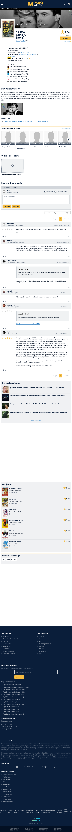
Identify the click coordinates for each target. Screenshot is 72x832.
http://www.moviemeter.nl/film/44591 (28, 324)
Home (3, 8)
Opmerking (49, 191)
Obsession (6, 636)
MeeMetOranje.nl (8, 801)
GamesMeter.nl (7, 791)
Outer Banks (42, 651)
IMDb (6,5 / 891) (43, 121)
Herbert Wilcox (25, 52)
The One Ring (11, 260)
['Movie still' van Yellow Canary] (12, 109)
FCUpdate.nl (6, 779)
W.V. (8, 332)
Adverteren (21, 810)
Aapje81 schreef (23, 269)
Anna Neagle (22, 54)
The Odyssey (6, 644)
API (70, 811)
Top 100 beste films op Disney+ (12, 702)
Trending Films (6, 633)
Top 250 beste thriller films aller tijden (14, 689)
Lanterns (41, 636)
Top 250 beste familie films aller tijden (14, 692)
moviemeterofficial (24, 767)
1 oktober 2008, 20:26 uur (62, 242)
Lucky (40, 653)
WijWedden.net (7, 794)
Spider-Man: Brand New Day (11, 639)
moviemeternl (38, 767)
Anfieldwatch (7, 799)
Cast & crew (25, 25)
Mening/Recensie (62, 191)
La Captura (6, 648)
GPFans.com (6, 782)
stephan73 (11, 305)
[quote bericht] (68, 237)
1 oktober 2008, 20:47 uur (62, 262)
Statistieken (44, 25)
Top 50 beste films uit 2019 (11, 711)
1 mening (14, 187)
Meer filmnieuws (36, 420)
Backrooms (6, 646)
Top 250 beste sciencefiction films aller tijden (16, 687)
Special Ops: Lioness (45, 644)
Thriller (23, 41)
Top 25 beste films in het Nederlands (13, 714)
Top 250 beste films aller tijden (12, 684)
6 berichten (6, 187)
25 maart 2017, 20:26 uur (62, 334)
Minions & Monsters (8, 651)
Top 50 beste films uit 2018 (11, 709)
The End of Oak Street (9, 653)
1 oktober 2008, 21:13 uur (62, 293)
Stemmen (35, 25)
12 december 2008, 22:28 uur (61, 307)
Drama (18, 41)
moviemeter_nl (51, 767)
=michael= (11, 223)
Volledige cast (66, 128)
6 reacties (67, 41)
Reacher (41, 646)
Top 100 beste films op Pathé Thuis (13, 704)
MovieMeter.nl (7, 784)
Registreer (3, 810)
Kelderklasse (6, 796)
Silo (40, 641)
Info (17, 25)
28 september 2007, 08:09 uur (61, 225)
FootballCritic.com (8, 777)
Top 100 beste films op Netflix (11, 699)
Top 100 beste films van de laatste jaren (14, 697)
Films (8, 8)
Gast (8, 190)
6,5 (26, 58)
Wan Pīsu (41, 648)
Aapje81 (9, 240)
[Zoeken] (64, 4)
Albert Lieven (12, 56)
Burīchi (41, 639)
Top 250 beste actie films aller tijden (13, 694)
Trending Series (42, 633)
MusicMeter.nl (7, 787)
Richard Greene (31, 54)
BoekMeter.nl (7, 789)
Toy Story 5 (6, 641)
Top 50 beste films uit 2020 (11, 706)
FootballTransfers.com (9, 774)
